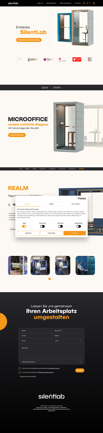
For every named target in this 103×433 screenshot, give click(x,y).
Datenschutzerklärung (54, 407)
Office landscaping (65, 3)
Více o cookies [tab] (76, 204)
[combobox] (68, 340)
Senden (79, 370)
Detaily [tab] (52, 204)
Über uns (40, 3)
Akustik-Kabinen (51, 3)
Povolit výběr (51, 233)
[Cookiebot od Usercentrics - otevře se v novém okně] (79, 198)
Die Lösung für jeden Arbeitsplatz (29, 40)
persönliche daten (54, 368)
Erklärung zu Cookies (42, 407)
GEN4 (45, 88)
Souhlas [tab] (27, 204)
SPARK (57, 88)
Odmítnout (28, 233)
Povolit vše (75, 233)
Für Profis (78, 3)
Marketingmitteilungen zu (46, 372)
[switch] (42, 226)
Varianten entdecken (17, 135)
